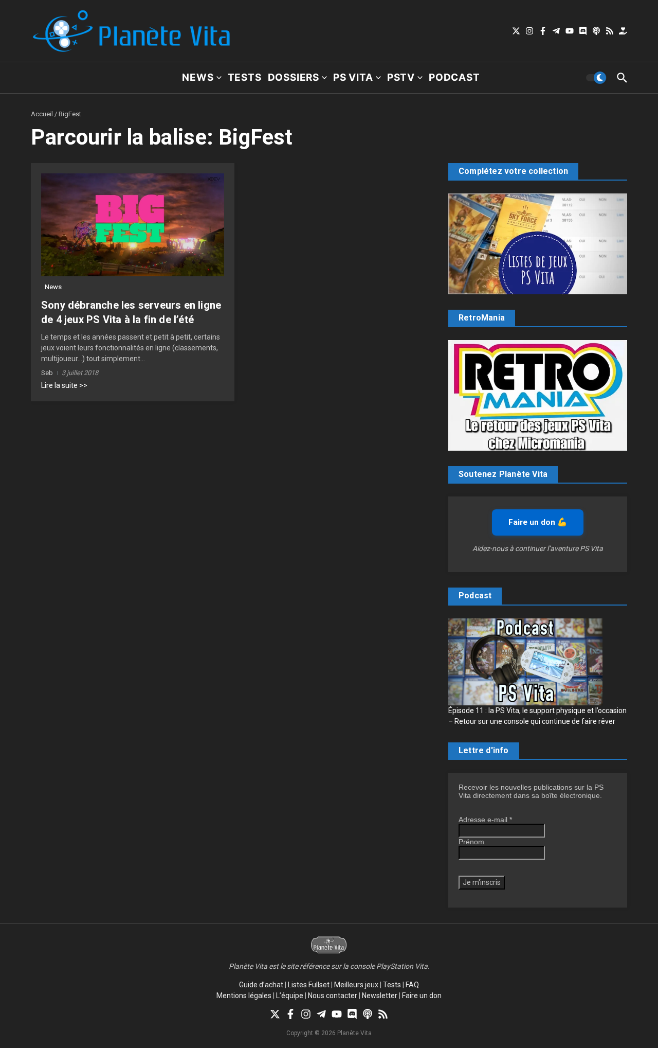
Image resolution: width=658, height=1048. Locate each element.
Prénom (471, 842)
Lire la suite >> (64, 385)
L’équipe (289, 995)
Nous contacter (332, 995)
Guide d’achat (261, 985)
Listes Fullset (309, 985)
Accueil (42, 114)
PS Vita (353, 77)
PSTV (401, 77)
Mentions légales (243, 995)
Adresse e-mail (485, 819)
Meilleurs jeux (356, 985)
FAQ (412, 985)
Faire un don (422, 995)
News (197, 77)
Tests (245, 77)
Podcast (454, 77)
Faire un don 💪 (537, 522)
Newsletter (379, 995)
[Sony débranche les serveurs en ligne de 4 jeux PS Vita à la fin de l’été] (132, 224)
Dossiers (293, 77)
